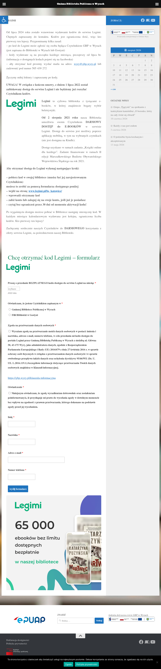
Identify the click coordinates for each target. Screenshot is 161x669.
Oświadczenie (16, 387)
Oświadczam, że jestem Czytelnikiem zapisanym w (35, 303)
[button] (4, 20)
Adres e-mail (15, 453)
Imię (11, 417)
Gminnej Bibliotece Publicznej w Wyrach (33, 309)
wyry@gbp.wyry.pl (85, 64)
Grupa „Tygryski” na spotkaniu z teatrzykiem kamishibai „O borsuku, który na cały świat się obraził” (131, 110)
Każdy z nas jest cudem (125, 125)
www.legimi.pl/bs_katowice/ (45, 191)
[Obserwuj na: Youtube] (153, 20)
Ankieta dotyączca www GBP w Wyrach (128, 614)
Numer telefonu (17, 470)
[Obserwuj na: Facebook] (143, 20)
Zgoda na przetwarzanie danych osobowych (32, 325)
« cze (113, 89)
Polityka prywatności (16, 643)
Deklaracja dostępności (17, 640)
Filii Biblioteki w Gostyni (24, 315)
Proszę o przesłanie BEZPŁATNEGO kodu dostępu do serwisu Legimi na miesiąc (52, 283)
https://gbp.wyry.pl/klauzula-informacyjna (32, 378)
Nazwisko (14, 435)
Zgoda (68, 664)
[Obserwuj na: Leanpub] (148, 20)
